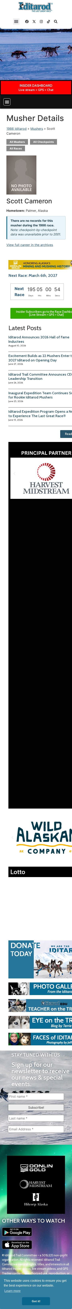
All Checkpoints (43, 141)
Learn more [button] (12, 1291)
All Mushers (17, 141)
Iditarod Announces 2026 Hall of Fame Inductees (38, 339)
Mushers (36, 129)
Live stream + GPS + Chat (36, 90)
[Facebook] (27, 21)
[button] (16, 21)
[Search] (55, 21)
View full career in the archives (29, 245)
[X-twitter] (34, 21)
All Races (16, 148)
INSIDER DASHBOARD (36, 86)
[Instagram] (41, 21)
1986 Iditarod (16, 129)
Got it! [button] (36, 1301)
